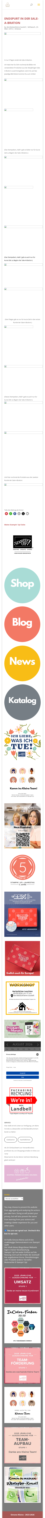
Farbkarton (11, 1140)
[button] (6, 513)
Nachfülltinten (25, 1140)
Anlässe (18, 29)
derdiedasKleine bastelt (16, 27)
